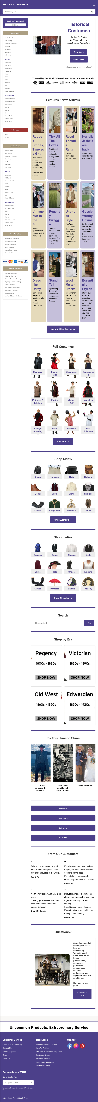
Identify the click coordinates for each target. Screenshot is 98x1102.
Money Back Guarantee (12, 238)
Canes (7, 107)
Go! (89, 623)
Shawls (7, 217)
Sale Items (8, 55)
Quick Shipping (9, 247)
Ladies (7, 137)
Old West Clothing (10, 276)
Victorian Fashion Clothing (13, 279)
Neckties (7, 88)
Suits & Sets (8, 68)
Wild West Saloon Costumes (13, 296)
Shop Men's (79, 52)
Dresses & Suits (10, 181)
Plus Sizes (8, 159)
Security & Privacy (10, 244)
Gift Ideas (8, 52)
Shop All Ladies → (63, 597)
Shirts (6, 80)
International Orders (11, 250)
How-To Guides (42, 1048)
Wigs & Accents (9, 208)
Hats (6, 85)
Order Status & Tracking (12, 1044)
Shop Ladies (78, 59)
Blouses (7, 186)
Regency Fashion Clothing (13, 282)
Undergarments (9, 205)
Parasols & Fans (10, 220)
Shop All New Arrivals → (63, 329)
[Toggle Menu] (93, 4)
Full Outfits (8, 65)
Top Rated (8, 49)
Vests (6, 77)
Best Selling (8, 41)
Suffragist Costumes (11, 273)
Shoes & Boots (9, 91)
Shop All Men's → (63, 519)
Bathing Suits (9, 118)
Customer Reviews (10, 241)
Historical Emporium (15, 4)
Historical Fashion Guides (46, 1044)
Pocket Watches (10, 101)
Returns (6, 1055)
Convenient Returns (11, 253)
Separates (8, 71)
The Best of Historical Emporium (49, 1051)
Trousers (7, 82)
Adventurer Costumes (11, 290)
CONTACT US (82, 994)
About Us (6, 1058)
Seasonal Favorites (11, 43)
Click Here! (15, 25)
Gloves (7, 110)
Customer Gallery (43, 1065)
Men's (6, 134)
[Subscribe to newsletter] (31, 1082)
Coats (6, 74)
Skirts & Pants (9, 192)
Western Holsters (10, 98)
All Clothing (8, 62)
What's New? (9, 38)
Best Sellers (63, 838)
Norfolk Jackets (9, 293)
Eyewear (7, 113)
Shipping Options (9, 1051)
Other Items (8, 121)
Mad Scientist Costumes (12, 287)
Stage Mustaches (10, 116)
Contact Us (7, 1048)
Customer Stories (43, 1055)
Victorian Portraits (43, 1058)
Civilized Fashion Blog (45, 1062)
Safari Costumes (10, 284)
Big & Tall (7, 46)
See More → (63, 441)
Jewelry (7, 211)
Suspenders (8, 104)
